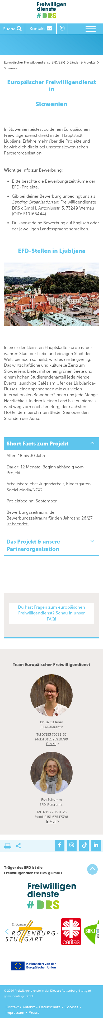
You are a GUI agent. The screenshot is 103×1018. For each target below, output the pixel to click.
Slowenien (11, 68)
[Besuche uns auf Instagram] (72, 845)
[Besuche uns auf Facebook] (59, 845)
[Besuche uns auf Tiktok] (84, 845)
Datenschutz (49, 1007)
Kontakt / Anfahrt (20, 1007)
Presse (34, 1012)
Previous (5, 931)
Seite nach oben (92, 869)
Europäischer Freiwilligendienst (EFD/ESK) (34, 62)
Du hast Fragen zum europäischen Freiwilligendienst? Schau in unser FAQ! (51, 613)
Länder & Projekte (83, 62)
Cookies (71, 1007)
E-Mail (51, 744)
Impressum (15, 1012)
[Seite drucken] (10, 844)
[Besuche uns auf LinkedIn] (96, 845)
